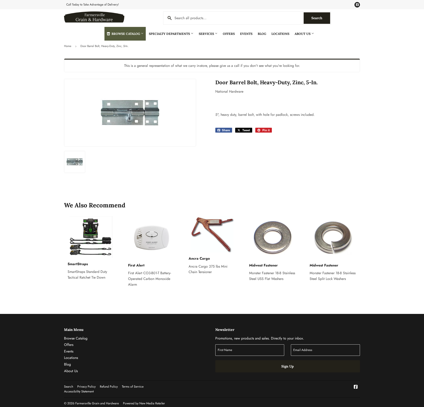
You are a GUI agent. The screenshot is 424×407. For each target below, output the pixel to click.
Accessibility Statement (79, 391)
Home (67, 46)
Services (207, 34)
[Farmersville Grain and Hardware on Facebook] (356, 387)
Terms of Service (133, 386)
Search (320, 18)
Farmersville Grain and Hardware (97, 403)
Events (246, 34)
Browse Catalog (126, 34)
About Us (303, 34)
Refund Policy (109, 386)
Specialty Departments (170, 34)
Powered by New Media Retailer (144, 403)
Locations (280, 34)
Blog (262, 34)
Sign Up (287, 366)
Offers (229, 34)
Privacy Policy (86, 386)
